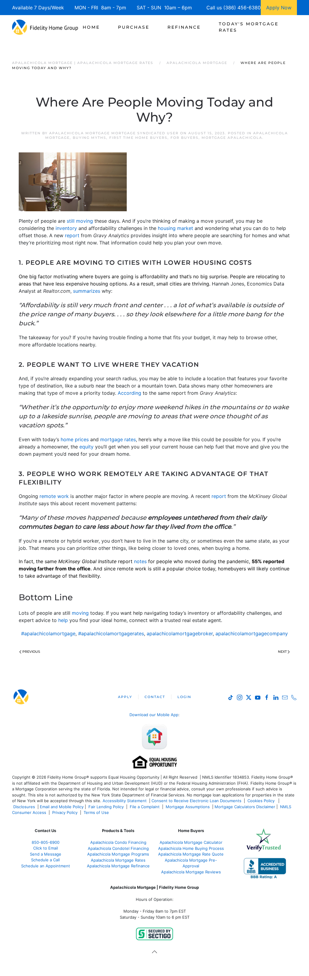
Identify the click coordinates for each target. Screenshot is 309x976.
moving (80, 613)
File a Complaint (145, 806)
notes (140, 561)
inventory (66, 228)
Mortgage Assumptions (188, 806)
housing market (175, 228)
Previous (31, 651)
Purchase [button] (133, 27)
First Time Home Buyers (138, 138)
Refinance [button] (184, 27)
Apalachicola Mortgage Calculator (191, 842)
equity (86, 447)
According (129, 393)
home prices (75, 439)
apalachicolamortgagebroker (180, 633)
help (63, 620)
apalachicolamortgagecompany (251, 633)
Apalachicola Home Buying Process (191, 848)
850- (45, 842)
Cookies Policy (261, 800)
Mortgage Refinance (118, 865)
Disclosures (24, 806)
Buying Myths (89, 138)
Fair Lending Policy (106, 806)
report (72, 235)
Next (282, 651)
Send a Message (45, 854)
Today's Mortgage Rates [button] (249, 27)
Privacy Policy (65, 812)
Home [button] (91, 27)
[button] (154, 952)
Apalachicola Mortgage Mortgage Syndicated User (114, 133)
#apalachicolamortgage (48, 633)
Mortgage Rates (118, 860)
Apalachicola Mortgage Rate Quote (191, 854)
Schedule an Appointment (45, 865)
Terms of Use (97, 812)
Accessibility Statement (125, 800)
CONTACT (155, 697)
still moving (80, 221)
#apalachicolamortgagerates (111, 633)
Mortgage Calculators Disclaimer (245, 806)
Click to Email (45, 848)
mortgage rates (118, 439)
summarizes (86, 291)
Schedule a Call (45, 859)
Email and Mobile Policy (62, 806)
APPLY (125, 697)
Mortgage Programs (118, 854)
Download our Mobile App (153, 714)
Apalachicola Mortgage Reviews (191, 871)
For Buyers (184, 138)
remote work (54, 496)
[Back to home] (45, 27)
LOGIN (184, 697)
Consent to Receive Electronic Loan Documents (196, 800)
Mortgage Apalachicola (232, 138)
